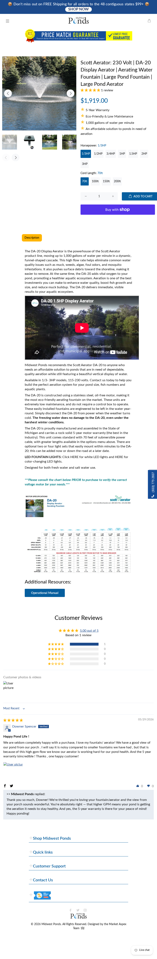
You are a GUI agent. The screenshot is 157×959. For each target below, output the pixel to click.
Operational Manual (44, 593)
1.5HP (133, 153)
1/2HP (98, 153)
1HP (122, 153)
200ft (117, 181)
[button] (91, 90)
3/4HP (111, 153)
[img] (13, 720)
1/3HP (86, 153)
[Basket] (149, 21)
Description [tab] (32, 237)
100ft (95, 181)
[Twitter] (78, 910)
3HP (84, 164)
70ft (84, 181)
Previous (8, 93)
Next (70, 93)
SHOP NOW (78, 9)
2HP (144, 153)
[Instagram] (85, 910)
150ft (106, 181)
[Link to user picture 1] (13, 772)
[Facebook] (70, 910)
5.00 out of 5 (89, 630)
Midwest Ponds (51, 924)
